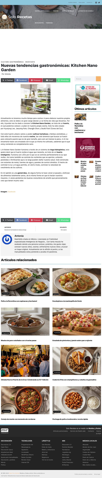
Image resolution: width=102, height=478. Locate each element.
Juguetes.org (66, 452)
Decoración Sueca (7, 449)
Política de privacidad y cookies (83, 474)
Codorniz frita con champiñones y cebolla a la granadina (74, 380)
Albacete (85, 444)
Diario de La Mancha (89, 460)
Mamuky (44, 455)
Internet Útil (25, 462)
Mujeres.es (45, 457)
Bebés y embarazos (48, 449)
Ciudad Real (86, 455)
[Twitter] (99, 2)
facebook (11, 192)
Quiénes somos (72, 2)
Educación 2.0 (66, 444)
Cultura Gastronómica (12, 62)
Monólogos (65, 455)
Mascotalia (65, 457)
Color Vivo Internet (14, 473)
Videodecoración (6, 455)
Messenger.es (25, 447)
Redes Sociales (26, 457)
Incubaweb (25, 452)
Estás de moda (46, 447)
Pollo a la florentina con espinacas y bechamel (19, 301)
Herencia (85, 462)
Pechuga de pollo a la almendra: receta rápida (70, 419)
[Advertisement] (51, 44)
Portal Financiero (67, 462)
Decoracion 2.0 (6, 444)
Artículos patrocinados (60, 431)
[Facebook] (96, 2)
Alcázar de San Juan (89, 447)
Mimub (3, 462)
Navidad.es (66, 449)
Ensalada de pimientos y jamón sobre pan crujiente (72, 340)
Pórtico (3, 465)
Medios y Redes (95, 428)
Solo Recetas (46, 444)
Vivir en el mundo (47, 460)
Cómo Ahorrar (66, 460)
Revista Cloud (25, 460)
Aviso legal (97, 474)
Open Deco (4, 447)
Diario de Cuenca (88, 457)
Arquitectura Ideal (7, 452)
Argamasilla (86, 449)
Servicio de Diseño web (77, 431)
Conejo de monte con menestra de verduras (18, 419)
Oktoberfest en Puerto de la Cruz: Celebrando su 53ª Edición (85, 181)
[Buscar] (98, 78)
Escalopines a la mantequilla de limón (67, 301)
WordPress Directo (27, 455)
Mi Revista (65, 465)
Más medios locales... (89, 465)
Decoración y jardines (8, 460)
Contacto (89, 2)
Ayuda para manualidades (9, 457)
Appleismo (24, 449)
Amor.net (45, 452)
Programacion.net (27, 444)
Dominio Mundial (67, 447)
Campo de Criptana (89, 452)
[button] (50, 11)
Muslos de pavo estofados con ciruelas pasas (85, 166)
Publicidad (82, 2)
